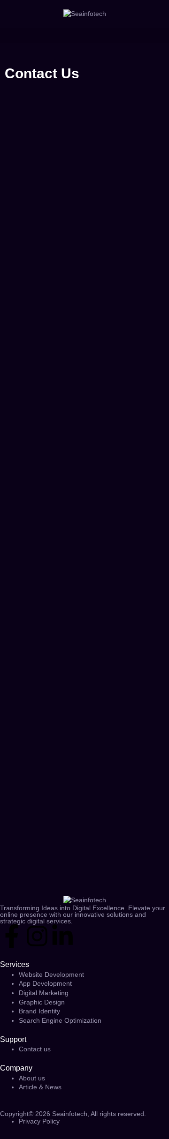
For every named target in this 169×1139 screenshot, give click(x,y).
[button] (84, 35)
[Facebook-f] (11, 936)
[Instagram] (37, 936)
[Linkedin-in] (62, 936)
